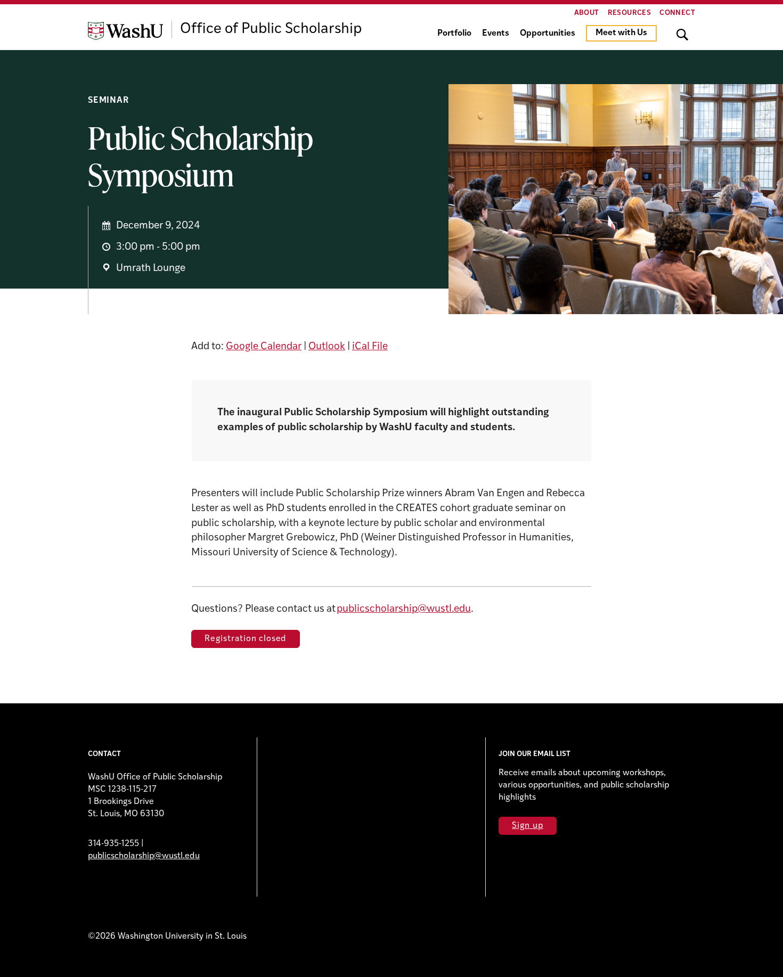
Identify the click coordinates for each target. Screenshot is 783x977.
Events (495, 33)
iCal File (370, 347)
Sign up (527, 826)
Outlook (326, 347)
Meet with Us (621, 33)
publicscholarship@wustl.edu (404, 609)
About (586, 13)
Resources (629, 13)
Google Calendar (263, 347)
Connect (677, 13)
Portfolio (454, 33)
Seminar (108, 100)
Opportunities (547, 33)
